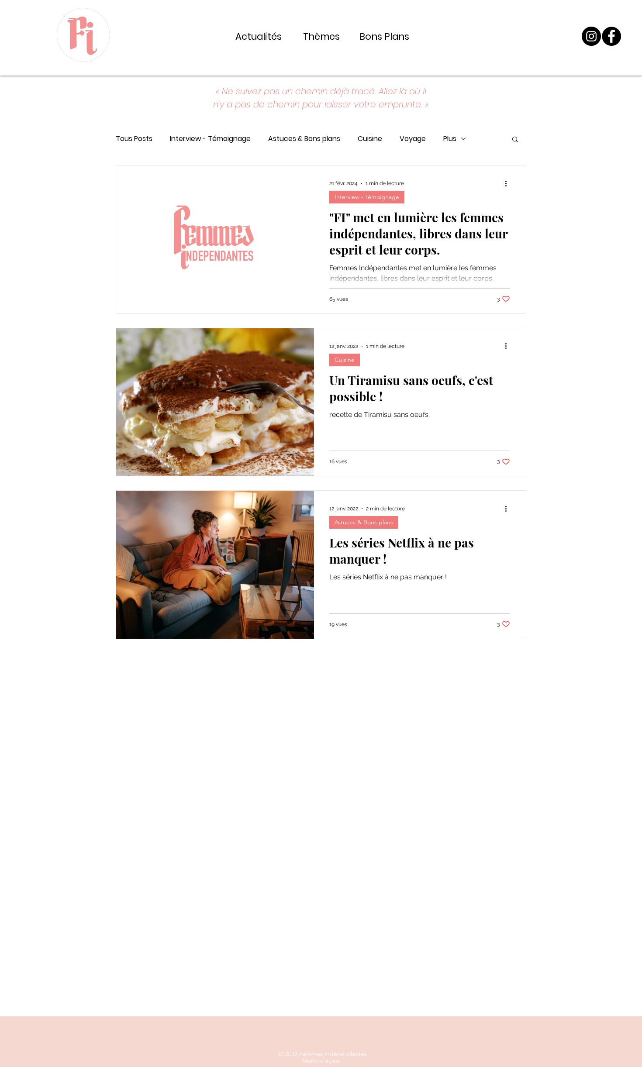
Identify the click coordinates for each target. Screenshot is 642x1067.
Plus (449, 138)
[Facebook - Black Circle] (611, 36)
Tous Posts (134, 138)
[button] (515, 140)
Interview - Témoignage (210, 138)
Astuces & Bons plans (304, 138)
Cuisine (370, 138)
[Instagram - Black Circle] (591, 36)
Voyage (413, 138)
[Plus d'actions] (509, 183)
